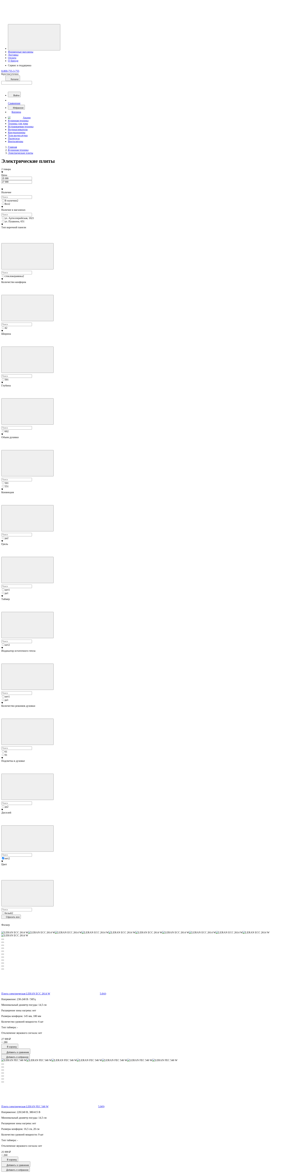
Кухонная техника (18, 120)
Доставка (13, 54)
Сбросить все (12, 917)
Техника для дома (18, 123)
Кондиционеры (16, 132)
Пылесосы (14, 138)
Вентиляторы (15, 141)
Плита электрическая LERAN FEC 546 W (24, 1106)
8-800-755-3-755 (10, 71)
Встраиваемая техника (20, 126)
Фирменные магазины (20, 51)
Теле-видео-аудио (18, 135)
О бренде (13, 60)
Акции (27, 117)
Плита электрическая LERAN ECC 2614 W (25, 993)
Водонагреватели (18, 129)
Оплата (12, 57)
